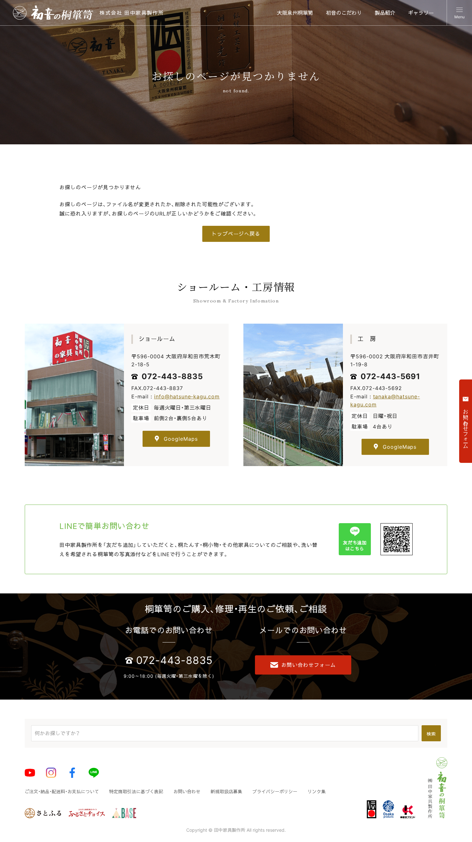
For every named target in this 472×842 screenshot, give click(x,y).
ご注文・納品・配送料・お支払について (62, 791)
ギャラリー (421, 13)
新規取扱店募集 (226, 791)
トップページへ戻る (236, 234)
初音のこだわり (344, 13)
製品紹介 (385, 13)
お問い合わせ (186, 791)
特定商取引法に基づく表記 (136, 791)
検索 (431, 733)
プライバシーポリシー (274, 791)
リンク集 (317, 791)
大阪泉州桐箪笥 (295, 13)
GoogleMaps (181, 439)
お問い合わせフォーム (308, 665)
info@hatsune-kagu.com (187, 396)
